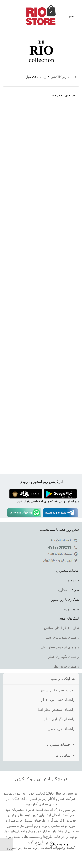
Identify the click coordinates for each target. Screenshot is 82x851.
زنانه (43, 77)
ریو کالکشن (58, 77)
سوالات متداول (68, 590)
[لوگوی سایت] (41, 15)
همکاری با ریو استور (65, 599)
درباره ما (73, 580)
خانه (74, 77)
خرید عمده (71, 609)
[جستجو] (8, 95)
